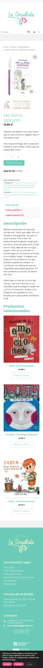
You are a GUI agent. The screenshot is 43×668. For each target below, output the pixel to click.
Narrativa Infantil (27, 187)
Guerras (14, 50)
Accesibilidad (10, 580)
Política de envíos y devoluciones (19, 577)
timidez (6, 197)
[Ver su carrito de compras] (34, 32)
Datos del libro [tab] (13, 210)
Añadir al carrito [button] (21, 375)
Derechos (33, 183)
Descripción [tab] (12, 205)
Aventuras (24, 183)
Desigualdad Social (11, 185)
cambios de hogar (19, 192)
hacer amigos (23, 195)
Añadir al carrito (14, 162)
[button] (35, 57)
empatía (13, 195)
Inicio (6, 47)
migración (34, 195)
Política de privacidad (14, 570)
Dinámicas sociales (28, 185)
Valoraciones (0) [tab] (15, 215)
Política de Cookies (12, 574)
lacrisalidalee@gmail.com (20, 625)
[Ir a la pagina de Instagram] (16, 631)
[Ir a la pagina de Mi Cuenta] (29, 31)
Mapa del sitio (10, 584)
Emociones (8, 187)
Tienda (13, 47)
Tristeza (7, 190)
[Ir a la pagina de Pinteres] (27, 631)
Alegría (16, 183)
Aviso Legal (9, 567)
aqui (13, 660)
